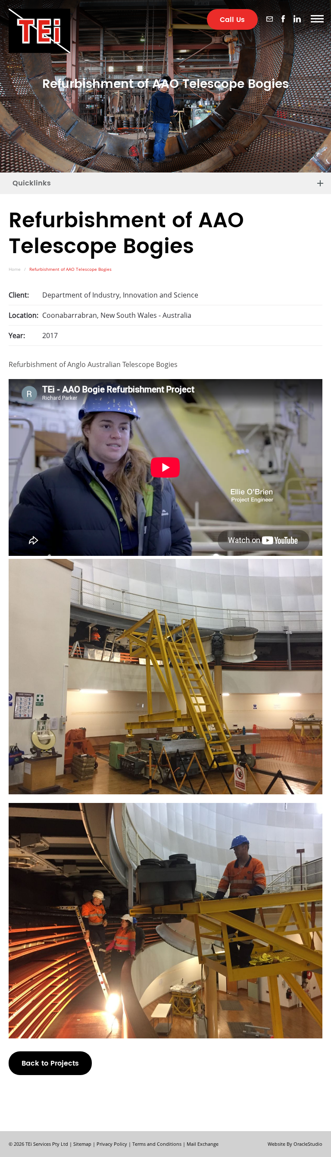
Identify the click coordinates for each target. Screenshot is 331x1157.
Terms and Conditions (156, 1144)
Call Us (232, 19)
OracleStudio (308, 1144)
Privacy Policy (112, 1144)
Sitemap (82, 1144)
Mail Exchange (203, 1144)
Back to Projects (50, 1063)
